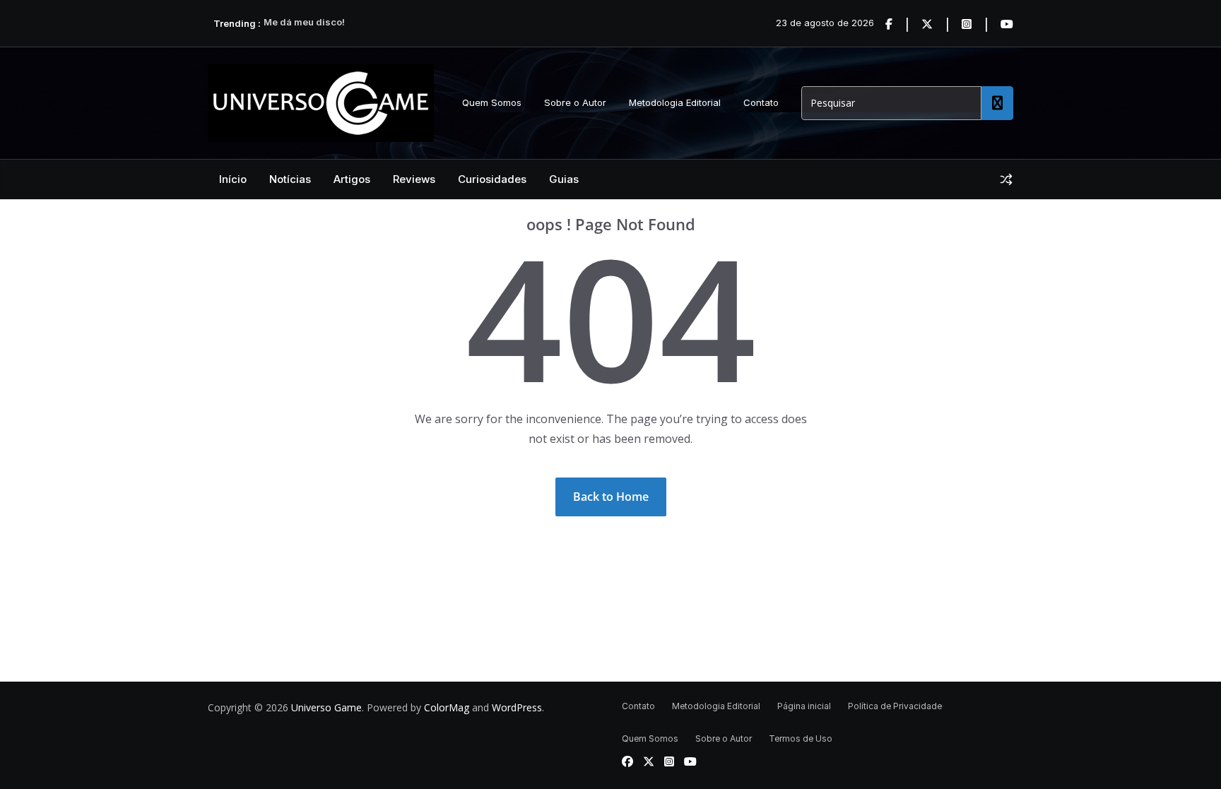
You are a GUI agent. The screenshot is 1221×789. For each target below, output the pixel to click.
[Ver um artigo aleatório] (1006, 179)
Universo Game (326, 707)
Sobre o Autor (575, 102)
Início (233, 179)
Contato (761, 102)
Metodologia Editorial (675, 102)
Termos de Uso (800, 738)
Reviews (414, 179)
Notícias (290, 179)
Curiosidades (492, 179)
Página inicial (804, 706)
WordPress (517, 707)
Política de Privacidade (895, 706)
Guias (564, 179)
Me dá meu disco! (304, 23)
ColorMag (446, 707)
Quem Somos (491, 102)
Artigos (352, 179)
